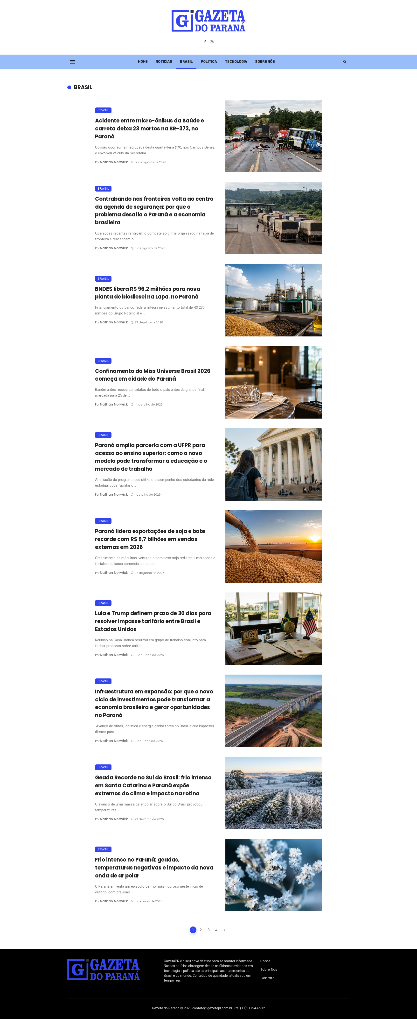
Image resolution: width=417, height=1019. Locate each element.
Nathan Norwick (114, 162)
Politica (209, 62)
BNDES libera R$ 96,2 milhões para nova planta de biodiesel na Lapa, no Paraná (147, 293)
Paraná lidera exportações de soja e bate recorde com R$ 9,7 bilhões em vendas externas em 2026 (150, 539)
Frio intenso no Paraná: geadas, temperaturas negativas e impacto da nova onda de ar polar (154, 867)
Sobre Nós (265, 62)
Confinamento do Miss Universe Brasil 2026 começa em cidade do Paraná (152, 375)
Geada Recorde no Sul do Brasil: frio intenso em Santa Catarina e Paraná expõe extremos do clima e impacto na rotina (153, 785)
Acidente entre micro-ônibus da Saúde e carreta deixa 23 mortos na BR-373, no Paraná (149, 128)
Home (143, 62)
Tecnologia (236, 62)
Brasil (186, 62)
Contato (267, 978)
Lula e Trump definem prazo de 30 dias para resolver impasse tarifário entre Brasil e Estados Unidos (153, 621)
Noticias (164, 62)
